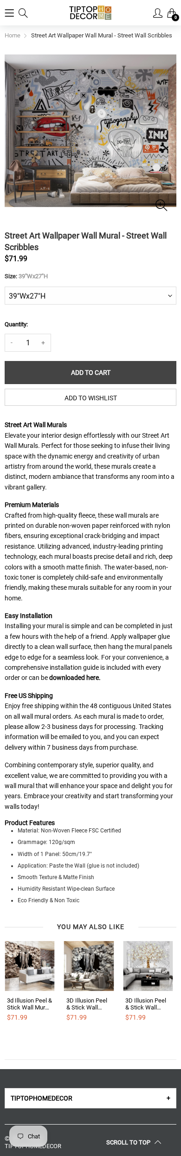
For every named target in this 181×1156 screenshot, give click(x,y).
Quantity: (16, 324)
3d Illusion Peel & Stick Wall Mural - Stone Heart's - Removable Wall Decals (29, 1004)
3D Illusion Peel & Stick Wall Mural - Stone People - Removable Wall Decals (87, 1004)
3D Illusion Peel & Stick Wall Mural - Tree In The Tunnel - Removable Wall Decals (146, 1004)
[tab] (90, 1098)
